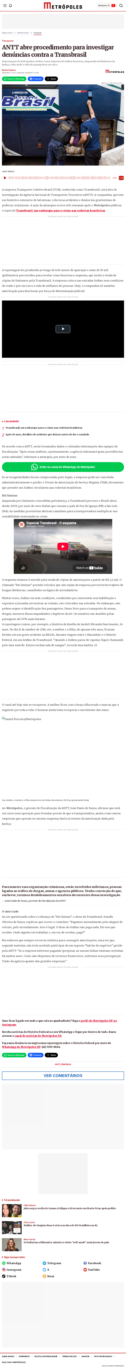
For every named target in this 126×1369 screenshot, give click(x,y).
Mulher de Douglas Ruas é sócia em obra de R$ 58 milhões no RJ (61, 1225)
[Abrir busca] (121, 5)
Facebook (94, 1263)
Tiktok (11, 1276)
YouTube (94, 1269)
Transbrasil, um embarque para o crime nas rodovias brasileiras (60, 210)
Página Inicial (7, 33)
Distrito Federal (23, 33)
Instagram (14, 1269)
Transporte (38, 33)
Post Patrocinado (103, 1356)
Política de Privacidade (46, 1356)
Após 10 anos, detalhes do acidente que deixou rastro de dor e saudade (47, 434)
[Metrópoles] (63, 5)
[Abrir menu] (5, 5)
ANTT (57, 1064)
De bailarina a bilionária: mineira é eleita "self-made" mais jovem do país (66, 1242)
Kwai (50, 1276)
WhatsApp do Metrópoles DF (21, 1047)
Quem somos (8, 1356)
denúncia (66, 1064)
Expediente (24, 1356)
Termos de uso (69, 1356)
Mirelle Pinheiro (9, 70)
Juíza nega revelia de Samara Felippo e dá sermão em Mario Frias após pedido (70, 1208)
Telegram (54, 1263)
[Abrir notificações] (10, 5)
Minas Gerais (29, 1239)
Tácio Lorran (29, 1222)
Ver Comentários (63, 1075)
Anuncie (85, 1356)
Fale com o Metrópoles (13, 1362)
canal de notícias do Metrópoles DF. (38, 1035)
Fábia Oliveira (30, 1205)
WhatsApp (14, 1263)
